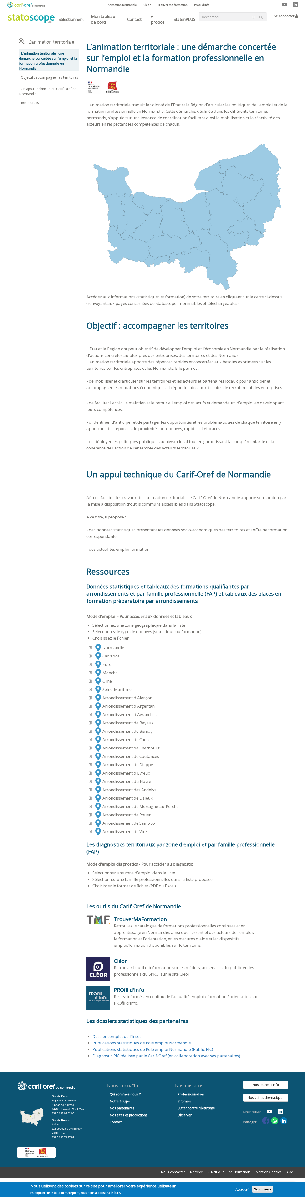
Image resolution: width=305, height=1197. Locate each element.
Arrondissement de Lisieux (127, 798)
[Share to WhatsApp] (274, 1120)
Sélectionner (70, 19)
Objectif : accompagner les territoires (49, 77)
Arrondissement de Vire (124, 831)
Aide (289, 1172)
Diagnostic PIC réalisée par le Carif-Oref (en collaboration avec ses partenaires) (166, 1055)
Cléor (147, 5)
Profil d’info (202, 5)
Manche (109, 672)
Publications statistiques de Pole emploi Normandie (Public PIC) (152, 1049)
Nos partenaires (122, 1108)
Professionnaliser (191, 1094)
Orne (107, 681)
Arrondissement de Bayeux (127, 723)
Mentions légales (268, 1172)
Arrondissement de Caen (125, 739)
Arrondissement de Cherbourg (131, 748)
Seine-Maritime (117, 689)
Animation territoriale (122, 5)
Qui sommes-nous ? (125, 1094)
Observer (185, 1115)
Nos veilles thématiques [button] (265, 1097)
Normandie (113, 647)
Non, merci (262, 1189)
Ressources (30, 102)
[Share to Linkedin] (283, 1120)
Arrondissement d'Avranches (129, 714)
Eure (106, 664)
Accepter (242, 1189)
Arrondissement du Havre (126, 781)
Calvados (111, 656)
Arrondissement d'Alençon (127, 697)
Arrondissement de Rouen (126, 815)
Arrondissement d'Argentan (128, 706)
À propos (157, 19)
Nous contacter (173, 1172)
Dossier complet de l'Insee (117, 1036)
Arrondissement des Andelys (129, 789)
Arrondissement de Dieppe (127, 764)
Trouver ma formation (173, 5)
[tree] (187, 740)
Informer (184, 1101)
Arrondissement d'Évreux (126, 773)
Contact (134, 19)
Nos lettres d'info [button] (265, 1084)
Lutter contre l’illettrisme (196, 1108)
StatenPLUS (184, 19)
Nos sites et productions (128, 1115)
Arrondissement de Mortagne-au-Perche (140, 806)
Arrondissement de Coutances (130, 756)
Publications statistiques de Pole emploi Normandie (141, 1043)
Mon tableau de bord (103, 19)
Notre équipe (120, 1101)
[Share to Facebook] (265, 1120)
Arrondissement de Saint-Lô (128, 823)
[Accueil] (29, 17)
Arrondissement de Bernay (127, 731)
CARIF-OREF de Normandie (229, 1172)
